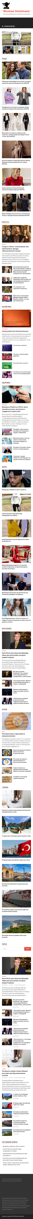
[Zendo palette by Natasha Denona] (16, 327)
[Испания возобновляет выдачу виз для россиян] (16, 882)
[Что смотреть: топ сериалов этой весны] (7, 292)
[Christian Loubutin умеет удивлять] (7, 359)
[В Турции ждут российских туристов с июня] (16, 858)
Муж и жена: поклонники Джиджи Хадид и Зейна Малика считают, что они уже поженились (21, 298)
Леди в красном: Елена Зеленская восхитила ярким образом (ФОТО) (13, 188)
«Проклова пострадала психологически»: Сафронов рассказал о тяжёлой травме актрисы (21, 701)
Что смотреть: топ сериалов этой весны (20, 287)
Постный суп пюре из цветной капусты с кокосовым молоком (20, 760)
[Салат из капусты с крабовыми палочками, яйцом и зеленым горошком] (7, 773)
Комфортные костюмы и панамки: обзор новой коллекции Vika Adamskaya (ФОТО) (15, 108)
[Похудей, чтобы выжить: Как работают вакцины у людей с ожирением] (7, 434)
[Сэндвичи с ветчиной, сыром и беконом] (7, 782)
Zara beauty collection (20, 345)
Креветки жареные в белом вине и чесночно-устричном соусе (22, 751)
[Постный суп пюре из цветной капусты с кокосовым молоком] (7, 764)
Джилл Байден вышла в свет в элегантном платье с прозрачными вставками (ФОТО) (16, 214)
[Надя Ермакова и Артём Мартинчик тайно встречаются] (16, 537)
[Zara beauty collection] (7, 351)
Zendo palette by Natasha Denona (15, 331)
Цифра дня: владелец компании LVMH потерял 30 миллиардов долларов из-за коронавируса (22, 280)
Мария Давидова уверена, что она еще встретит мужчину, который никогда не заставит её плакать (14, 566)
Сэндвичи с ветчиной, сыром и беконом (20, 777)
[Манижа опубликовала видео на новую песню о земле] (7, 695)
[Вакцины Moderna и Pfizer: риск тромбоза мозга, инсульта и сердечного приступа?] (16, 403)
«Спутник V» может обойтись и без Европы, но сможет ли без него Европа (21, 457)
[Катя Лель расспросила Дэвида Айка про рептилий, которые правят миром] (16, 649)
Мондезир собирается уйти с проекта (14, 489)
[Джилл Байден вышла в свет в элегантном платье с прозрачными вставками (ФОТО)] (16, 212)
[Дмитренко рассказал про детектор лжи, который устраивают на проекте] (16, 591)
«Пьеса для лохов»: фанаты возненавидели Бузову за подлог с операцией (22, 682)
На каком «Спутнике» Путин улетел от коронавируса (22, 448)
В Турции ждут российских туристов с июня (16, 860)
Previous (4, 38)
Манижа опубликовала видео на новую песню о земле (21, 691)
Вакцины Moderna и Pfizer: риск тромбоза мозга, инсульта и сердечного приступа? (15, 409)
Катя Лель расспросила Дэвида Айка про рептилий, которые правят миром (15, 655)
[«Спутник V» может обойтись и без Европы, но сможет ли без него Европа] (7, 461)
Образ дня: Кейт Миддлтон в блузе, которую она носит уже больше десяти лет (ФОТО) (16, 82)
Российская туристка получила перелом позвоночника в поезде (15, 910)
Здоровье (4, 404)
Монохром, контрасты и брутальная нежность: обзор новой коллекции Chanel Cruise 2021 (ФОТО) (15, 134)
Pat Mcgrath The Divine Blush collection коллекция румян (22, 372)
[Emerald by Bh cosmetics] (7, 368)
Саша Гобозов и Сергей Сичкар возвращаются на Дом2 (12, 514)
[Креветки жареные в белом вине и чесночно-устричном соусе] (7, 755)
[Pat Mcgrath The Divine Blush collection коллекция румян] (7, 377)
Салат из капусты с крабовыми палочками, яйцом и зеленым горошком (22, 769)
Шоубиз (4, 650)
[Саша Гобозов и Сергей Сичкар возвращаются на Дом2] (16, 512)
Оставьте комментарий (19, 985)
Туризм (4, 1068)
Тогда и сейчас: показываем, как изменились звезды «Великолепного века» (15, 249)
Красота (4, 244)
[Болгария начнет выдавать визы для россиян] (16, 933)
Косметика (5, 329)
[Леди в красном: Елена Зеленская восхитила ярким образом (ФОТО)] (16, 186)
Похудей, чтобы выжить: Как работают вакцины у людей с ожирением (21, 430)
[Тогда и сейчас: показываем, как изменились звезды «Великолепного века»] (16, 243)
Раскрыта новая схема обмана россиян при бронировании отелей (16, 811)
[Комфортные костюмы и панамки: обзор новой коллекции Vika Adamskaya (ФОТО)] (16, 105)
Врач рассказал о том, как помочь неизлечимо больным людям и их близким (21, 440)
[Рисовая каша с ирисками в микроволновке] (16, 730)
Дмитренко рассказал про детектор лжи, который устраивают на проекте (15, 593)
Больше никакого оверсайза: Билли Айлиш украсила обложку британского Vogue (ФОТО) (16, 162)
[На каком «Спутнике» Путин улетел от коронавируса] (7, 453)
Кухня (3, 731)
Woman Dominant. (16, 11)
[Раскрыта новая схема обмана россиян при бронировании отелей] (16, 808)
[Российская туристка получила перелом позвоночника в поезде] (16, 908)
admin (11, 985)
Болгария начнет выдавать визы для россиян (22, 1130)
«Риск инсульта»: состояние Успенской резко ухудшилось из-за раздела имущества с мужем (22, 1041)
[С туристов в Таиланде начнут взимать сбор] (16, 834)
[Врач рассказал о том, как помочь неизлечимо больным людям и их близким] (7, 443)
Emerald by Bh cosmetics (20, 363)
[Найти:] (16, 949)
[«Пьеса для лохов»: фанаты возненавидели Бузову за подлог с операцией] (7, 686)
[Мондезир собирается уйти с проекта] (16, 488)
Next (28, 38)
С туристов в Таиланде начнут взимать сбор (16, 836)
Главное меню (9, 26)
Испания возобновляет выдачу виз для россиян (21, 1112)
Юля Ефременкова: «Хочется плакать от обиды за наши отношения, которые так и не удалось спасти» (16, 620)
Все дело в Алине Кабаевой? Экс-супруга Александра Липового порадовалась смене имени (22, 674)
